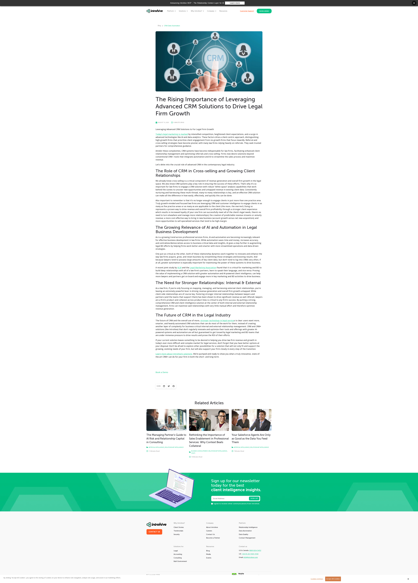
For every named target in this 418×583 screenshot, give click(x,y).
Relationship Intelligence (174, 447)
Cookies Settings (317, 579)
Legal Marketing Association (203, 267)
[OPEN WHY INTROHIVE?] (203, 11)
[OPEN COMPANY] (216, 11)
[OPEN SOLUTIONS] (187, 11)
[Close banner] (414, 3)
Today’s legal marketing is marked (172, 134)
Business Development (199, 451)
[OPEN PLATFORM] (175, 11)
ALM (179, 267)
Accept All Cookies (333, 579)
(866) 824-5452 (255, 550)
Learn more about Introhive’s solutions (174, 354)
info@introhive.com (251, 557)
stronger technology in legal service (217, 320)
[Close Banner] (408, 579)
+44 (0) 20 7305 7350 (250, 554)
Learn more (235, 3)
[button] (164, 386)
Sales (193, 453)
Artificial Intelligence (156, 447)
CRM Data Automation (172, 26)
